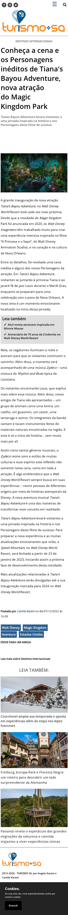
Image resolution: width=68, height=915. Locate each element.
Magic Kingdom (35, 627)
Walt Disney (11, 627)
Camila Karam (26, 611)
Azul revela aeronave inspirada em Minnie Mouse (29, 326)
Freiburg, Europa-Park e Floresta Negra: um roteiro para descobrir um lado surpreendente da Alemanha (32, 777)
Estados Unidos (31, 634)
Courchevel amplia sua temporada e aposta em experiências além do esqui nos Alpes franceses (33, 721)
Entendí (13, 905)
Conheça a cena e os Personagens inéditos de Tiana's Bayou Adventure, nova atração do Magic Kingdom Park (32, 78)
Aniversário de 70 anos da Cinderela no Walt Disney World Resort (32, 336)
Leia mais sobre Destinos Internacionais (25, 659)
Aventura (9, 634)
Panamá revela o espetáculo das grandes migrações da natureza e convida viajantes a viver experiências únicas (34, 836)
